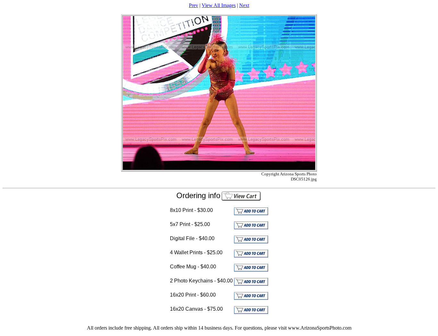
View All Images (219, 5)
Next (244, 5)
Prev (193, 5)
